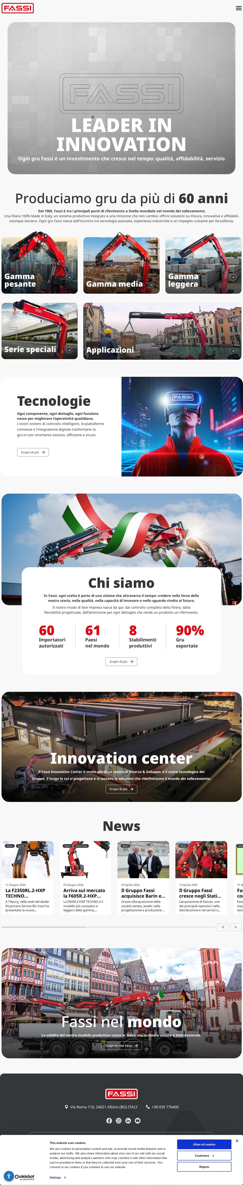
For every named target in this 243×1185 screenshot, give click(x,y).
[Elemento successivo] (236, 927)
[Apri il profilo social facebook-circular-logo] (109, 1121)
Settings (55, 1177)
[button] (9, 1176)
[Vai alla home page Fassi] (18, 8)
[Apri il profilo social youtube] (137, 1121)
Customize (202, 1155)
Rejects (204, 1166)
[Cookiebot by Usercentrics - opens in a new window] (24, 1177)
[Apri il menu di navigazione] (239, 8)
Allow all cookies (204, 1144)
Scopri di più (30, 452)
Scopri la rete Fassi (118, 1045)
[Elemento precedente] (222, 927)
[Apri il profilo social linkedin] (128, 1121)
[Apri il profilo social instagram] (119, 1121)
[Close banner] (237, 1141)
